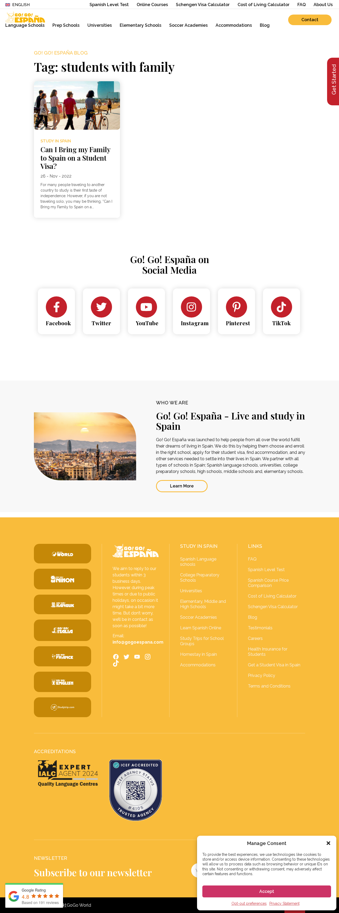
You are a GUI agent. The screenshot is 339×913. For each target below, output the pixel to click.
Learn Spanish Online (200, 627)
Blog (265, 25)
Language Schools (24, 25)
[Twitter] (101, 307)
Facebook (58, 323)
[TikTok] (281, 307)
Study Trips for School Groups (202, 641)
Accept (266, 891)
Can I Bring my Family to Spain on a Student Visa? (75, 157)
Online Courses (152, 4)
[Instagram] (191, 307)
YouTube (147, 323)
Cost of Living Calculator (263, 4)
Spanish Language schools (198, 562)
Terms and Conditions (269, 686)
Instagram (195, 323)
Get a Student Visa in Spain (274, 664)
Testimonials (260, 627)
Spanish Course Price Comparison (268, 583)
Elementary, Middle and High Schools (203, 604)
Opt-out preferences (249, 903)
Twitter (101, 323)
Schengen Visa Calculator (203, 4)
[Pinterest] (236, 307)
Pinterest (238, 323)
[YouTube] (146, 307)
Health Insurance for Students (267, 652)
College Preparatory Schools (199, 577)
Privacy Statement (284, 903)
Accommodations (234, 25)
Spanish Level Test (109, 4)
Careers (255, 638)
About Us (323, 4)
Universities (99, 25)
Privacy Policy (261, 675)
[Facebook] (56, 307)
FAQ (301, 4)
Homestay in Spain (198, 654)
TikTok (281, 323)
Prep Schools (65, 25)
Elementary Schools (140, 25)
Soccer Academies (188, 25)
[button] (328, 843)
